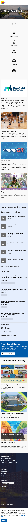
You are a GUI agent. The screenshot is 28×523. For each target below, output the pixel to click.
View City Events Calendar (8, 335)
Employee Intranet (6, 475)
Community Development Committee (15, 234)
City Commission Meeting (15, 259)
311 (2, 458)
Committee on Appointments (16, 216)
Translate (4, 486)
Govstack (8, 506)
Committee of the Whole (15, 242)
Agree (4, 520)
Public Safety (11, 283)
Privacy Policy (5, 471)
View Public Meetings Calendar (10, 266)
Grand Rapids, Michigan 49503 (9, 462)
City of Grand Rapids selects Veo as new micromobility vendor (13, 290)
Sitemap (3, 473)
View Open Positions (8, 353)
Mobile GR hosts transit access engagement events (13, 302)
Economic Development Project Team (17, 251)
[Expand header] (26, 2)
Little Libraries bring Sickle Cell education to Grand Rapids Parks (14, 313)
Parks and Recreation (7, 318)
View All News (5, 324)
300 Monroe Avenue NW (8, 461)
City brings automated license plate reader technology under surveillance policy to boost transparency (14, 277)
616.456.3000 (7, 458)
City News (4, 283)
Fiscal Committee (12, 225)
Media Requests (5, 465)
